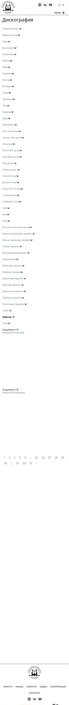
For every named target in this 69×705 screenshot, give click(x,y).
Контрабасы (8, 54)
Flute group (8, 163)
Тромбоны (7, 99)
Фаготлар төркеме (11, 284)
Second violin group (12, 137)
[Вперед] (36, 463)
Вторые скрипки (10, 35)
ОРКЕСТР (7, 686)
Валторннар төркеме (13, 291)
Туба (4, 105)
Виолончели (8, 47)
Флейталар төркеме (12, 265)
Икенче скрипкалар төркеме (16, 240)
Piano (5, 220)
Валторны (7, 86)
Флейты (6, 60)
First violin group (10, 131)
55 (30, 463)
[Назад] (4, 457)
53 (17, 463)
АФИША (19, 686)
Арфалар (7, 316)
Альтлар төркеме (11, 246)
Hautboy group (9, 169)
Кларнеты (7, 73)
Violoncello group (11, 150)
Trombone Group (10, 201)
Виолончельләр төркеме (14, 252)
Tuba (4, 208)
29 (62, 457)
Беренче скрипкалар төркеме (17, 233)
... (30, 457)
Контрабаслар (9, 259)
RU (59, 4)
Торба (5, 310)
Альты (5, 41)
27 (49, 457)
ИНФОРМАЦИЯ (58, 686)
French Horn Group (11, 188)
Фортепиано (8, 124)
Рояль (5, 323)
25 (36, 457)
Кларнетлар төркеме (13, 278)
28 (56, 457)
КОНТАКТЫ (34, 692)
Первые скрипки (10, 28)
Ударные (6, 111)
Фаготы (6, 79)
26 (43, 457)
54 (24, 463)
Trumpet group (9, 195)
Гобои (5, 67)
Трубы (5, 92)
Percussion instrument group (16, 227)
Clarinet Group (9, 176)
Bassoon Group (9, 182)
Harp (4, 214)
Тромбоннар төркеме (13, 304)
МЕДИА (43, 686)
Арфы (5, 118)
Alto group (7, 144)
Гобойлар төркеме (11, 272)
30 (5, 463)
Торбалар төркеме (12, 297)
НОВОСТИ (31, 686)
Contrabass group (10, 156)
